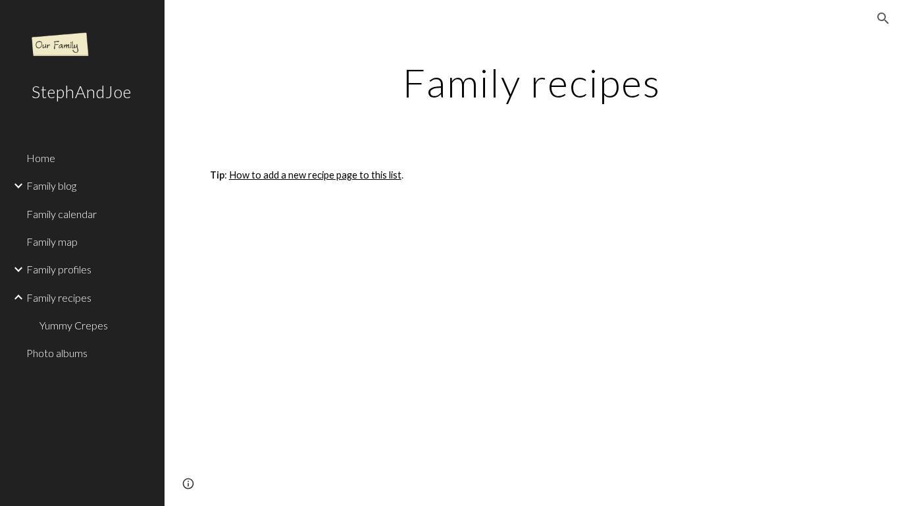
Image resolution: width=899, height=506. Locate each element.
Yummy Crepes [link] (73, 325)
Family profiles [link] (58, 269)
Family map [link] (52, 241)
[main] (532, 82)
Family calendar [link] (61, 214)
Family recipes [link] (58, 297)
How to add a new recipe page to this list (315, 175)
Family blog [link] (51, 185)
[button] (883, 18)
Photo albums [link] (57, 353)
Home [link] (40, 158)
